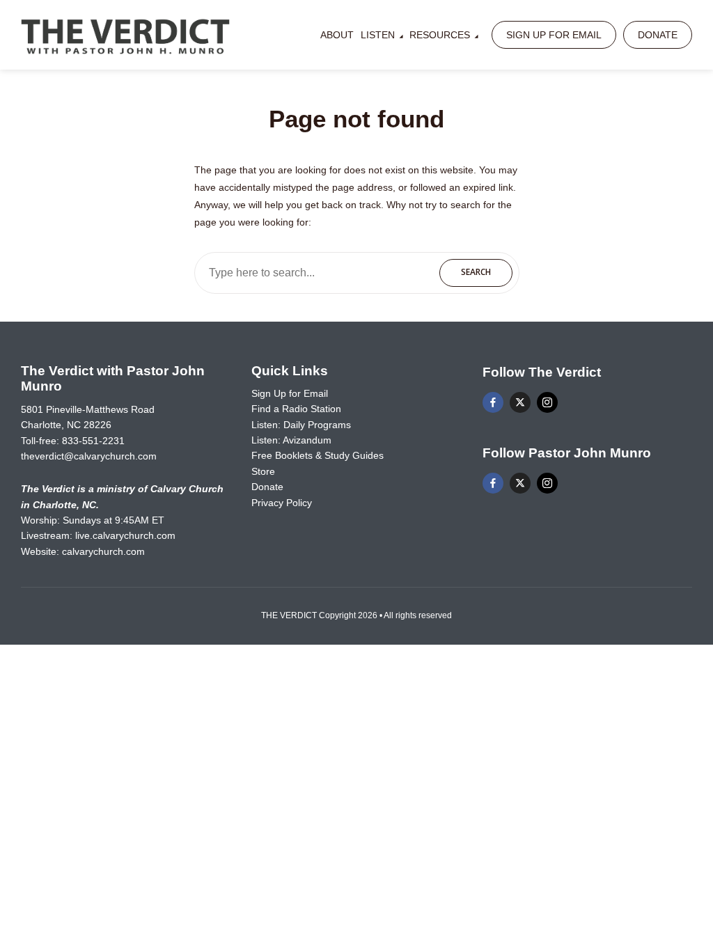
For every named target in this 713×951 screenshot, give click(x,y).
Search (476, 272)
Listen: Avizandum (291, 440)
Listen (378, 34)
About (337, 34)
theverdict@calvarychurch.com (89, 456)
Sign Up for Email (554, 34)
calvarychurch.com (103, 551)
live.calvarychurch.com (125, 535)
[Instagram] (547, 402)
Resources (439, 34)
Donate (657, 34)
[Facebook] (493, 402)
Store (263, 471)
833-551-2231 (93, 440)
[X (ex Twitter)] (520, 402)
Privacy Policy (281, 502)
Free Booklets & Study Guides (317, 455)
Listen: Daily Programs (301, 424)
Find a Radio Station (296, 408)
